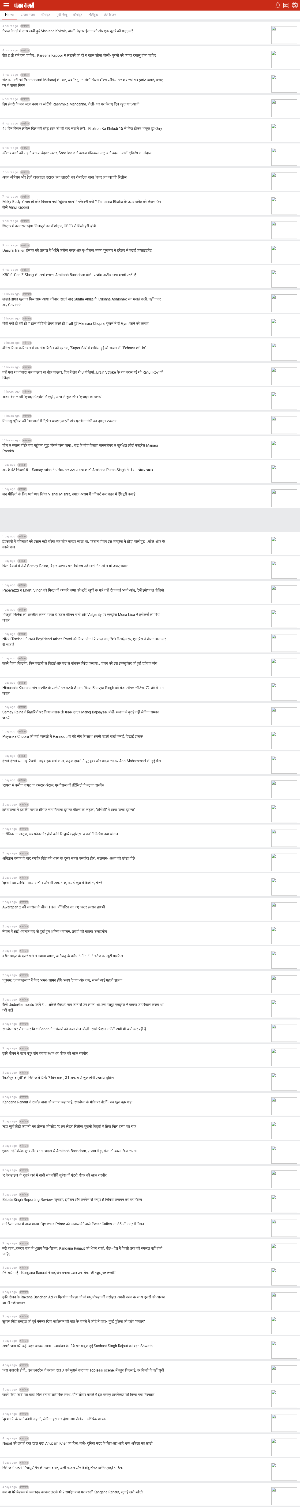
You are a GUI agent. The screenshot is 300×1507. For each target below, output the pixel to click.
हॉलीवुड (93, 15)
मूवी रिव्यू (61, 15)
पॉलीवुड (45, 15)
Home (10, 15)
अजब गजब (28, 15)
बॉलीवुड (77, 15)
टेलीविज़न (110, 15)
